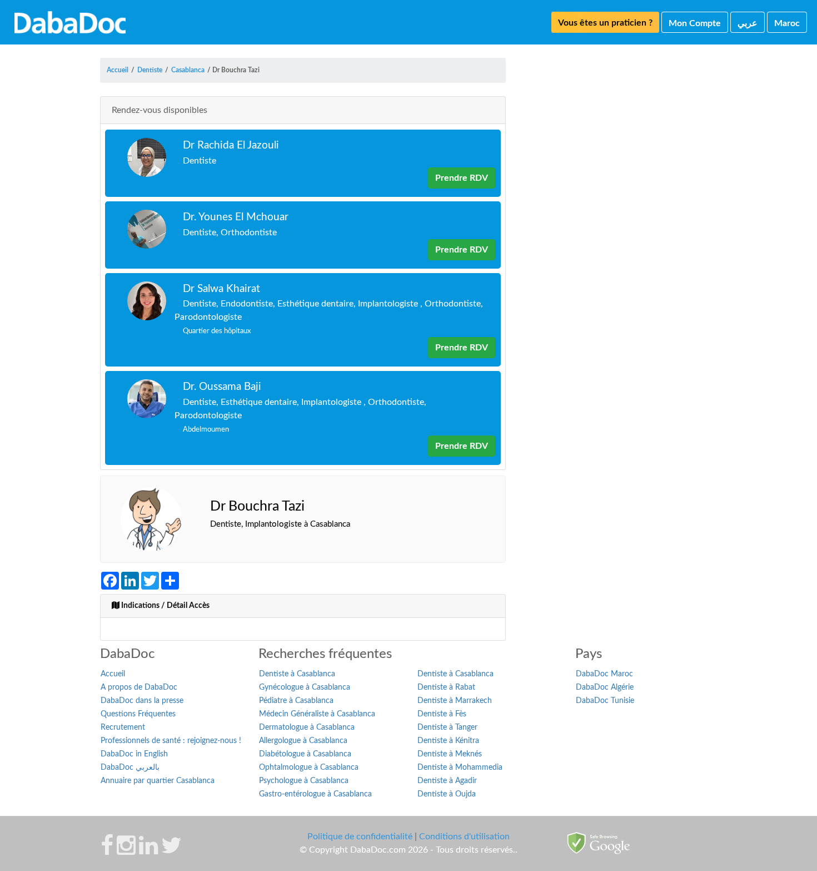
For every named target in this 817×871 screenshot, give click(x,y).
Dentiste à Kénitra (448, 741)
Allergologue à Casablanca (303, 741)
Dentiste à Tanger (447, 727)
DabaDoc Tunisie (605, 701)
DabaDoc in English (134, 754)
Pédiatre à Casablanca (296, 701)
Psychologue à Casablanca (303, 781)
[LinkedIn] (148, 851)
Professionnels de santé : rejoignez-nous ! (171, 741)
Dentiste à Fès (441, 714)
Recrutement (123, 727)
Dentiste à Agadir (447, 781)
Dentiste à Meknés (449, 754)
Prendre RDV (461, 178)
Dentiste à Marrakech (454, 701)
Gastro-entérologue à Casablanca (315, 794)
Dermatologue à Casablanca (307, 727)
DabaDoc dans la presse (142, 701)
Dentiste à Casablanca (297, 674)
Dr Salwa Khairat (221, 289)
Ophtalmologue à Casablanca (308, 767)
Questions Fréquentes (138, 714)
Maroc (787, 23)
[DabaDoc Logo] (70, 22)
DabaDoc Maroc (604, 674)
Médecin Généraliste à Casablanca (317, 714)
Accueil (113, 674)
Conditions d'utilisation (464, 836)
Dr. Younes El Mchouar (235, 217)
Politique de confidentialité (359, 836)
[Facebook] (107, 851)
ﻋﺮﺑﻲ (748, 23)
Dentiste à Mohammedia (459, 767)
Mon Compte (695, 23)
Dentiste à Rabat (446, 687)
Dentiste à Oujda (446, 794)
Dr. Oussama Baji (222, 387)
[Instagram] (126, 851)
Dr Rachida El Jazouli (231, 145)
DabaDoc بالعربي (130, 767)
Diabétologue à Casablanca (305, 754)
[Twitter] (171, 851)
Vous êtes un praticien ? (605, 22)
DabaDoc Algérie (605, 687)
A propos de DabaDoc (139, 687)
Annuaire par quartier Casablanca (158, 781)
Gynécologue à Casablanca (304, 687)
